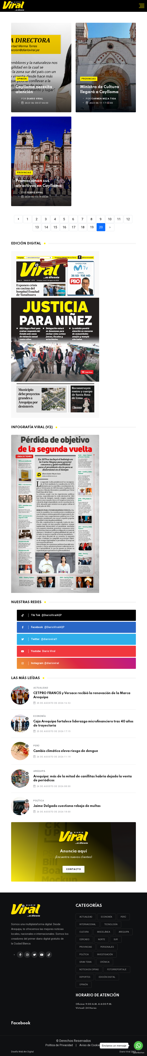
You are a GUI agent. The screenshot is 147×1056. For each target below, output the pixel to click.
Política (38, 800)
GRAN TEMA (85, 962)
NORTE (101, 939)
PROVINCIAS (85, 947)
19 (92, 227)
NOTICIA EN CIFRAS (89, 969)
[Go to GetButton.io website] (138, 1052)
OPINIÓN (83, 984)
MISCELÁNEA (103, 932)
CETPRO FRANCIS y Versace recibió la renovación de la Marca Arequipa (81, 695)
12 (128, 219)
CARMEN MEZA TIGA (103, 98)
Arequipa (39, 771)
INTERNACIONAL (87, 924)
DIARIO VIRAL (35, 98)
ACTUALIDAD (85, 917)
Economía (39, 716)
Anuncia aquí (73, 854)
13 (37, 227)
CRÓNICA (104, 962)
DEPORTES (84, 977)
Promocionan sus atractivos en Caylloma (39, 183)
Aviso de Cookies (90, 1045)
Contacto (73, 869)
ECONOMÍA (106, 917)
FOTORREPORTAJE (116, 969)
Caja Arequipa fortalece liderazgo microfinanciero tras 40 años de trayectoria (83, 723)
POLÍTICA (84, 954)
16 (64, 227)
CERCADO (84, 939)
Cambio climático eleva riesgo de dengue (65, 751)
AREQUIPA (124, 932)
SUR (116, 939)
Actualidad (40, 688)
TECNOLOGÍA (110, 924)
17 (73, 227)
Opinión (22, 79)
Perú (36, 745)
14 (46, 227)
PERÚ (123, 917)
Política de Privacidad (59, 1045)
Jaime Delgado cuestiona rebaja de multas (67, 806)
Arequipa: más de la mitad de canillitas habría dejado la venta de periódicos (82, 778)
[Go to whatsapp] (138, 1045)
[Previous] (18, 219)
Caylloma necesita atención (34, 89)
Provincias (89, 79)
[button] (72, 589)
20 (101, 227)
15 (55, 227)
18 (82, 227)
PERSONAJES (107, 947)
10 (110, 219)
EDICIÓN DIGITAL (107, 977)
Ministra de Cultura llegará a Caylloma (99, 89)
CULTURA (84, 932)
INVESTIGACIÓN (105, 954)
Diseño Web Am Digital (22, 1051)
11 (119, 219)
